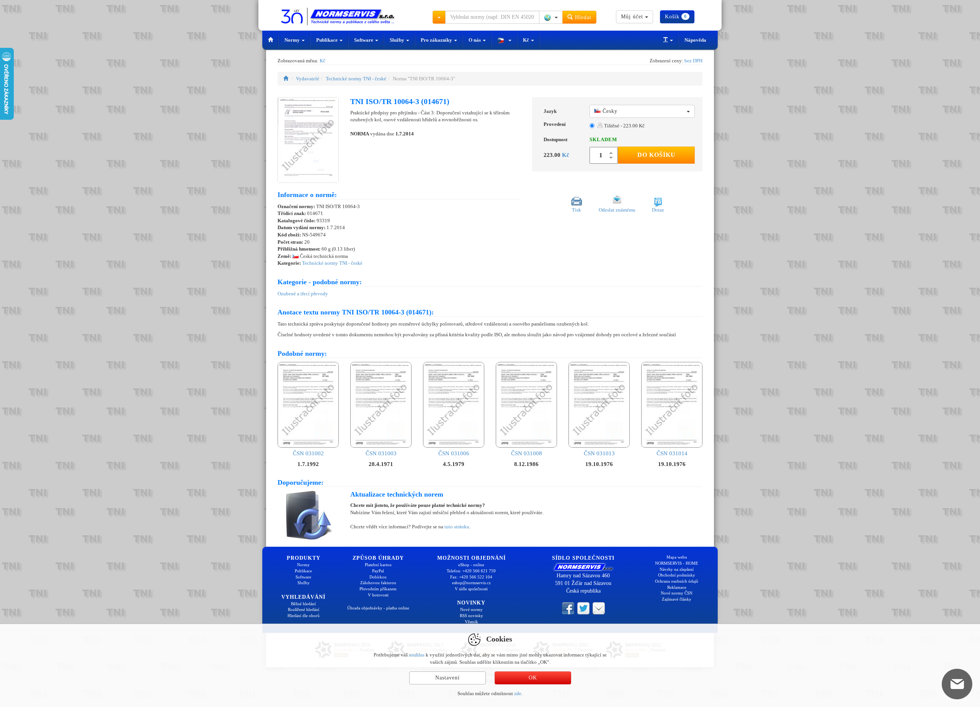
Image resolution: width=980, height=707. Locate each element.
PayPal (378, 571)
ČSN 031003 (381, 453)
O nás (475, 40)
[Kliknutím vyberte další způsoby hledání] (439, 17)
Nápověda (695, 40)
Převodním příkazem (378, 588)
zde (517, 693)
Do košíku (656, 155)
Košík (676, 17)
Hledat (582, 17)
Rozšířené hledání (303, 609)
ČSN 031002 (308, 453)
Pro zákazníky (437, 40)
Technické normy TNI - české (356, 78)
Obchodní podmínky (676, 575)
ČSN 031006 (453, 453)
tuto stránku (456, 526)
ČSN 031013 (599, 453)
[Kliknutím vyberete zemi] (551, 17)
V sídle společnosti (471, 588)
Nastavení (447, 678)
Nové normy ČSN (677, 593)
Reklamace (676, 587)
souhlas (417, 655)
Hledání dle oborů (303, 615)
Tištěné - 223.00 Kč (624, 126)
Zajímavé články (676, 599)
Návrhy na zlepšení (677, 569)
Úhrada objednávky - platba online (378, 608)
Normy (292, 40)
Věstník (471, 621)
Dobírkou (378, 577)
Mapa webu (676, 557)
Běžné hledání (303, 603)
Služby (397, 40)
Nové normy (471, 609)
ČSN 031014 (672, 453)
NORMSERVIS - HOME (676, 563)
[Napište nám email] (599, 607)
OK (533, 678)
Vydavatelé (307, 78)
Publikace (327, 40)
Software (364, 40)
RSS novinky (471, 615)
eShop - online (471, 564)
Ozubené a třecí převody (303, 293)
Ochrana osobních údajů (676, 581)
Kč (526, 40)
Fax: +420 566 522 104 (471, 577)
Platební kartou (378, 564)
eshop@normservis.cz (471, 582)
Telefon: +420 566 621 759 (471, 571)
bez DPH (693, 61)
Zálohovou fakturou (378, 582)
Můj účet (633, 17)
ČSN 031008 (526, 453)
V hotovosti (378, 595)
